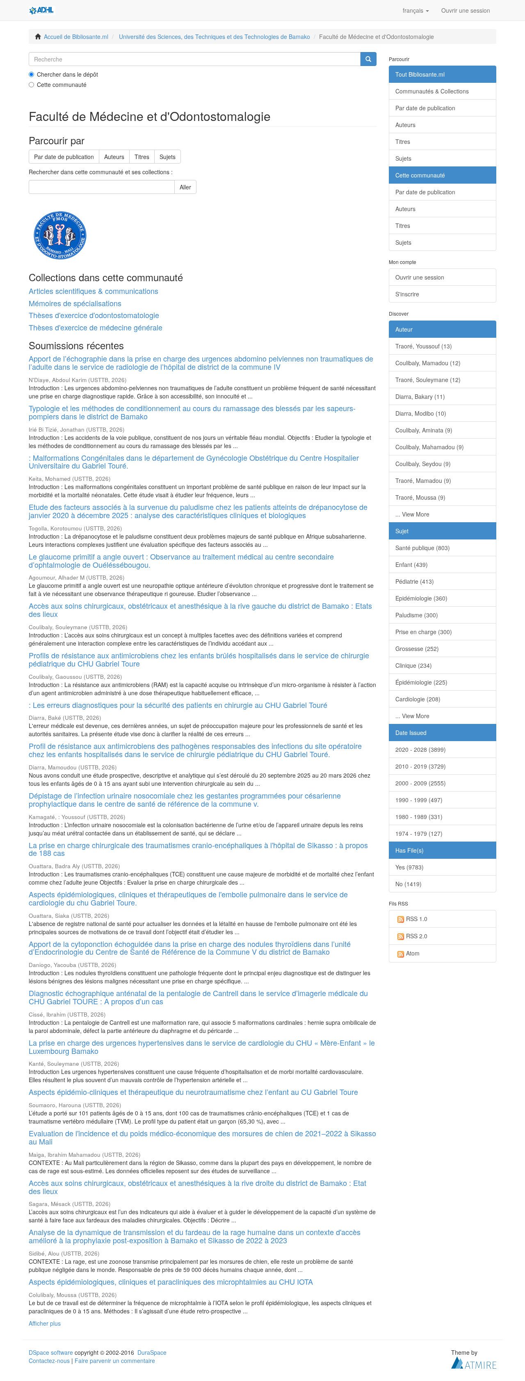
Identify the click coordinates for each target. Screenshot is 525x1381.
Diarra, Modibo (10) (420, 413)
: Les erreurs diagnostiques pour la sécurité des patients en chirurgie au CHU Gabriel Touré (178, 704)
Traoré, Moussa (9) (420, 497)
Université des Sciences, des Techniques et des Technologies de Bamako (214, 36)
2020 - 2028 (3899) (420, 749)
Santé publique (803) (422, 548)
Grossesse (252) (417, 648)
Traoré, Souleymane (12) (428, 379)
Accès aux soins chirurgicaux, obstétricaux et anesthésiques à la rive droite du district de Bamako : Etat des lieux (197, 1186)
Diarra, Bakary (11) (420, 396)
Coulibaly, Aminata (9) (423, 430)
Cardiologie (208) (418, 699)
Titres (142, 156)
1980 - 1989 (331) (419, 816)
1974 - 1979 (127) (419, 833)
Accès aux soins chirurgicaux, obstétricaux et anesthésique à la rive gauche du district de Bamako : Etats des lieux (200, 609)
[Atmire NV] (473, 1362)
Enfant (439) (411, 564)
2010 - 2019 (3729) (420, 766)
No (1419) (408, 884)
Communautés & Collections (432, 91)
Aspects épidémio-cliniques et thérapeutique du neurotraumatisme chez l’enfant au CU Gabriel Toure (193, 1091)
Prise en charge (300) (423, 632)
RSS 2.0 (416, 936)
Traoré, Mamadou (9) (423, 480)
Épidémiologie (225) (421, 682)
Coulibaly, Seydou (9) (423, 464)
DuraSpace (152, 1352)
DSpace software (51, 1352)
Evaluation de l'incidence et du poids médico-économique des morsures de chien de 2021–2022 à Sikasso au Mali (202, 1137)
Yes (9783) (409, 867)
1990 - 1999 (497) (419, 800)
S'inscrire (407, 294)
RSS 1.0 (416, 919)
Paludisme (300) (416, 615)
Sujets (168, 156)
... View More (412, 514)
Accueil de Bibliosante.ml (76, 36)
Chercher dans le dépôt (67, 74)
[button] (416, 10)
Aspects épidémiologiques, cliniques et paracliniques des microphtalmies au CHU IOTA (171, 1281)
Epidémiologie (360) (421, 598)
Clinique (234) (413, 665)
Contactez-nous (49, 1360)
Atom (413, 953)
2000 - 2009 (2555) (420, 783)
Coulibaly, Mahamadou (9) (429, 447)
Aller (185, 187)
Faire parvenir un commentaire (115, 1360)
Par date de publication (64, 156)
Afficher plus (45, 1323)
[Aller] (368, 59)
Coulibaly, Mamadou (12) (428, 363)
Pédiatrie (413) (414, 581)
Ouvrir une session (419, 277)
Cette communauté (62, 84)
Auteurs (114, 156)
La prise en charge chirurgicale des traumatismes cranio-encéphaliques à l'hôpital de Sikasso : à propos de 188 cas (198, 849)
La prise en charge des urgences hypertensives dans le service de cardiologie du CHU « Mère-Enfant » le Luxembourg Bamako (202, 1046)
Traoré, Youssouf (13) (423, 346)
